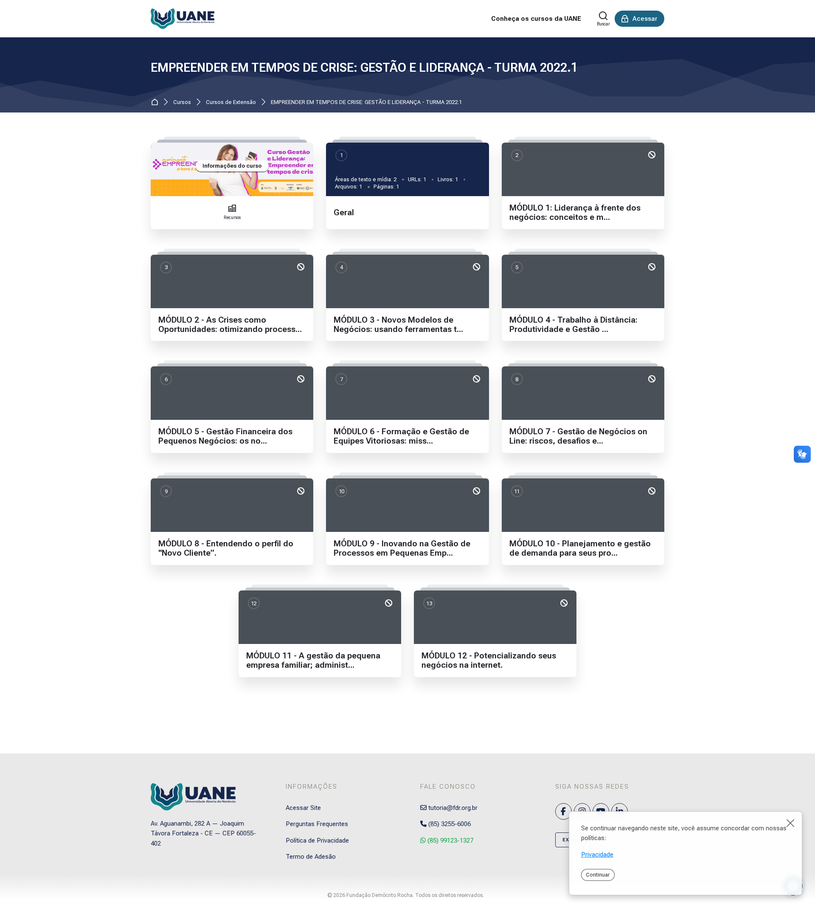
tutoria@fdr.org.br (452, 808)
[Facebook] (563, 811)
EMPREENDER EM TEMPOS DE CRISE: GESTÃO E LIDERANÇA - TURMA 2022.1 (364, 68)
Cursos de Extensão (231, 102)
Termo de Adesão (311, 856)
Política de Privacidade (317, 840)
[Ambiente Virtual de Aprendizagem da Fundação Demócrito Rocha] (182, 18)
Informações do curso (231, 166)
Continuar (598, 874)
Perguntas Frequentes (317, 824)
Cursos (182, 102)
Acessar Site (303, 808)
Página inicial (156, 102)
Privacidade (597, 854)
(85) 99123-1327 (449, 840)
